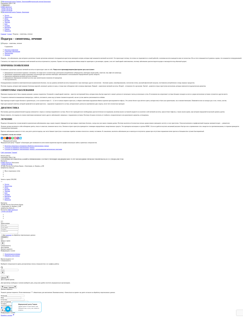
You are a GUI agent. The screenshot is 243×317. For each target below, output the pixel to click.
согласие (8, 235)
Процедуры (8, 17)
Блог (6, 24)
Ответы (7, 29)
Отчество (4, 300)
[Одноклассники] (4, 138)
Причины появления (11, 50)
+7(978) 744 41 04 (6, 9)
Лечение (7, 55)
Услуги (7, 15)
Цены (6, 19)
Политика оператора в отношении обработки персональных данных (27, 146)
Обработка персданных (12, 256)
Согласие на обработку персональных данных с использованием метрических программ (33, 149)
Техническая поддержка (12, 254)
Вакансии (8, 31)
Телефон (3, 304)
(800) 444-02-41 (13, 210)
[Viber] (18, 138)
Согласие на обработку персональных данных (19, 147)
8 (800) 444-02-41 (6, 7)
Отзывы (7, 25)
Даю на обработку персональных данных (19, 235)
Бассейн (7, 20)
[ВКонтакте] (2, 138)
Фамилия (4, 296)
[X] (7, 138)
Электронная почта (7, 306)
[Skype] (20, 138)
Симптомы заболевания (12, 51)
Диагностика (9, 53)
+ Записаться (5, 5)
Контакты (8, 27)
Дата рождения (6, 302)
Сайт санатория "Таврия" (9, 152)
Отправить (5, 237)
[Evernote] (12, 138)
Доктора (7, 22)
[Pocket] (15, 138)
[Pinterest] (10, 138)
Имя (2, 298)
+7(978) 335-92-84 (6, 10)
